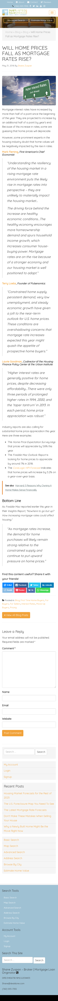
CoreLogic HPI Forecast (26, 467)
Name (5, 692)
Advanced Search (16, 20)
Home (10, 2)
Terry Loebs (9, 283)
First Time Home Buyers (32, 600)
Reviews (47, 2)
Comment (8, 648)
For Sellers (15, 603)
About (21, 2)
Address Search (13, 858)
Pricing (13, 607)
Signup (8, 776)
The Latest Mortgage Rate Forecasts (25, 810)
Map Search (11, 846)
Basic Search (11, 840)
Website (6, 718)
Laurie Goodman (12, 361)
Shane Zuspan (25, 65)
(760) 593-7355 (21, 6)
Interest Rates (28, 603)
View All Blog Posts (16, 615)
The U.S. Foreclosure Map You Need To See (29, 803)
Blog (17, 32)
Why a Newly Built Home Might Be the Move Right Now (26, 828)
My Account (11, 764)
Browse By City (12, 864)
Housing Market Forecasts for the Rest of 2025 (28, 795)
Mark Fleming (10, 151)
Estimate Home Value (41, 20)
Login (7, 770)
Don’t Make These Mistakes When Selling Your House (27, 818)
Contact (34, 2)
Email (5, 705)
